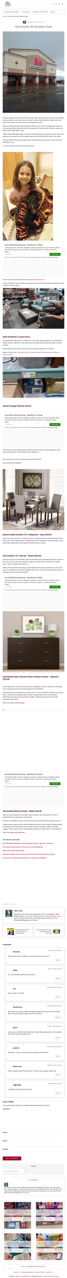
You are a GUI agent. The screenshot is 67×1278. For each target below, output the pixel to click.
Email (5, 1141)
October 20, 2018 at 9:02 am (54, 987)
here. (38, 452)
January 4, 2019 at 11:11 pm (55, 968)
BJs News (13, 904)
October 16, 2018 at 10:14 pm (54, 1065)
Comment (7, 1109)
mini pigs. (54, 918)
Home (4, 16)
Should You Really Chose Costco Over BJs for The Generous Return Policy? (29, 854)
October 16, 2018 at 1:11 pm (55, 1083)
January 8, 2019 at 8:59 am (55, 950)
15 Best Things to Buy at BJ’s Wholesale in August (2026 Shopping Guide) (17, 1212)
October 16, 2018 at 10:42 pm (54, 1046)
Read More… (26, 1192)
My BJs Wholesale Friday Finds (14, 850)
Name (5, 1132)
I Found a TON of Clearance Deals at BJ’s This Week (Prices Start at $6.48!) (17, 1243)
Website (5, 1149)
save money (28, 916)
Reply (58, 960)
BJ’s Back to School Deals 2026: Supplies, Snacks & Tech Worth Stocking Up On (49, 1212)
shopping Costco (55, 916)
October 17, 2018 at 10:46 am (54, 1005)
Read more (18, 1219)
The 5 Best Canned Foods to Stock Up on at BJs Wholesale (23, 847)
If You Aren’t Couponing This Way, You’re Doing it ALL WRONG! (25, 858)
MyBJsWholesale (25, 1276)
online (17, 459)
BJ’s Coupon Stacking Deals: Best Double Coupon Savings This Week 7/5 (49, 1243)
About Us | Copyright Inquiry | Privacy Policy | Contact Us (33, 1272)
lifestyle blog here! (38, 279)
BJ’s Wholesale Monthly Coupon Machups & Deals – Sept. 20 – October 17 (28, 843)
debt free (42, 916)
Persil (12, 142)
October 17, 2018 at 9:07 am (54, 1026)
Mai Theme (55, 1276)
